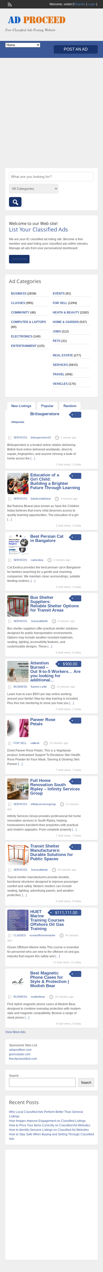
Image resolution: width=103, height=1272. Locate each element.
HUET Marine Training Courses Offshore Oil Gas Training (47, 920)
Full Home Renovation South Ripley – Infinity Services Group (55, 787)
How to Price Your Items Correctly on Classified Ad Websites (49, 1125)
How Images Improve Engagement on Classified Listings (47, 1121)
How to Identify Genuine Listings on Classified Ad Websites (49, 1130)
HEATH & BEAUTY (66, 312)
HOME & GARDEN (66, 322)
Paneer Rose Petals (42, 721)
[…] (32, 458)
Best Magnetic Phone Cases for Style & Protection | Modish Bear (49, 979)
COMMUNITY (20, 312)
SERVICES (60, 365)
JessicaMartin (39, 621)
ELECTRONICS (21, 336)
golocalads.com (19, 1054)
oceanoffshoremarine (42, 935)
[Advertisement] (51, 113)
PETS (56, 341)
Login (92, 4)
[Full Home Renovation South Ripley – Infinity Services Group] (17, 798)
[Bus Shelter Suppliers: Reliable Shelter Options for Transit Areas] (17, 615)
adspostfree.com (20, 1050)
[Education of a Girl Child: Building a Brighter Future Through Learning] (17, 493)
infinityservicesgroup (43, 804)
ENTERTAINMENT (23, 346)
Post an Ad (76, 49)
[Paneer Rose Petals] (17, 737)
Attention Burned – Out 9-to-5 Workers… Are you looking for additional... (55, 671)
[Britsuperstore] (17, 432)
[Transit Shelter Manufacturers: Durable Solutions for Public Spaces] (17, 864)
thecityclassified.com (23, 1058)
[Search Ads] (15, 202)
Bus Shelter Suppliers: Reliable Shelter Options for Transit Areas (54, 604)
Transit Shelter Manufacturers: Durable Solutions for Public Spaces (51, 852)
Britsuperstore (44, 414)
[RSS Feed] (9, 4)
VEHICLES (60, 384)
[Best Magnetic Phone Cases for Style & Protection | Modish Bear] (17, 991)
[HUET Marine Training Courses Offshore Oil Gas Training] (17, 930)
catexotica (37, 559)
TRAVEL (58, 374)
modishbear (38, 996)
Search (14, 1075)
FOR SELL (60, 303)
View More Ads (15, 1032)
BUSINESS (18, 293)
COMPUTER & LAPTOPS (28, 322)
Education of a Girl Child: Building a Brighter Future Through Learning (55, 481)
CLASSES (18, 303)
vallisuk (35, 743)
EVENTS (59, 293)
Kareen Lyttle (39, 686)
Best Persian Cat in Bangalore (47, 538)
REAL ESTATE (63, 355)
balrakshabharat (40, 498)
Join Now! (19, 259)
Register (80, 4)
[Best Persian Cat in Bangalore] (17, 554)
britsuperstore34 (41, 437)
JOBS (57, 331)
